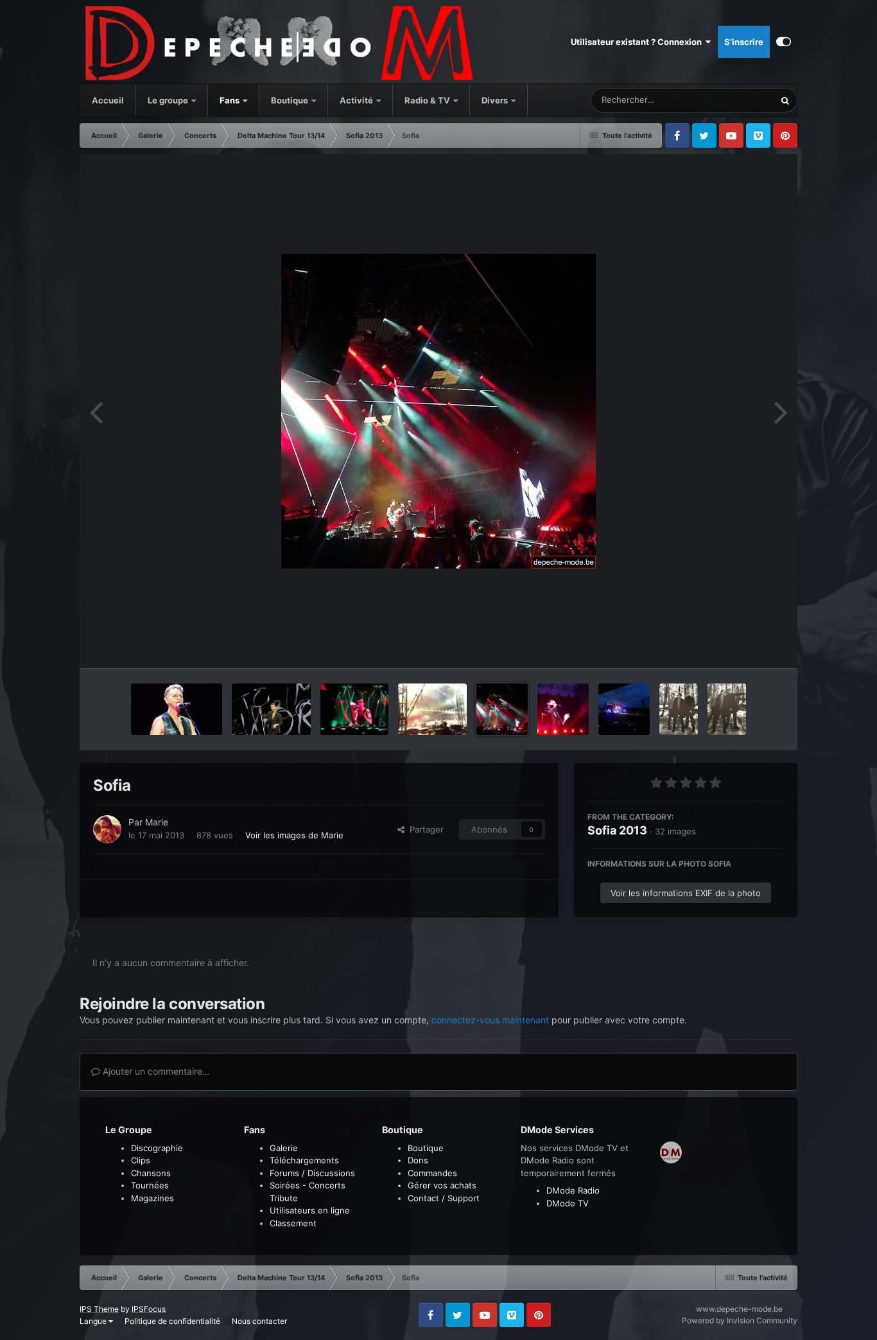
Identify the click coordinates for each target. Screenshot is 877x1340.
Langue (94, 1321)
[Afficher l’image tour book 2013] (678, 709)
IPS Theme (99, 1309)
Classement (293, 1223)
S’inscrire (743, 42)
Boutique (289, 100)
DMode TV (567, 1203)
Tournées (150, 1185)
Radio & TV (428, 100)
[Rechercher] (785, 100)
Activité (356, 100)
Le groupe (169, 100)
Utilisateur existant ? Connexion (638, 42)
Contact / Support (444, 1198)
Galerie (284, 1148)
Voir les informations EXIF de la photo (686, 893)
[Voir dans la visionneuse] (438, 411)
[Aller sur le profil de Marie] (107, 829)
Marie (156, 821)
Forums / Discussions (312, 1173)
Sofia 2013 (617, 830)
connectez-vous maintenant (490, 1019)
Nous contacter (259, 1321)
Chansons (151, 1173)
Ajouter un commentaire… (155, 1071)
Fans (230, 100)
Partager (424, 829)
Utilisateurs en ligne (310, 1210)
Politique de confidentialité (172, 1321)
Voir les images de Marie (294, 835)
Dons (418, 1160)
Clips (140, 1160)
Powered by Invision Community (739, 1320)
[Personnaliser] (783, 42)
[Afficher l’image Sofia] (176, 709)
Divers (496, 100)
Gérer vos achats (442, 1185)
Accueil (108, 100)
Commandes (432, 1173)
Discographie (157, 1148)
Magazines (152, 1198)
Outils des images (733, 645)
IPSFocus (149, 1309)
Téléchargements (304, 1160)
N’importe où (733, 100)
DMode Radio (573, 1190)
